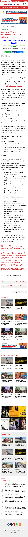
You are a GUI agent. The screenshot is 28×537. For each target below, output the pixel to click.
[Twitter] (11, 524)
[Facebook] (8, 524)
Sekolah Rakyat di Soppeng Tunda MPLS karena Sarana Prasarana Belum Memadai (7, 446)
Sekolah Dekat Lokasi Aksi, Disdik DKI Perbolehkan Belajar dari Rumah (14, 513)
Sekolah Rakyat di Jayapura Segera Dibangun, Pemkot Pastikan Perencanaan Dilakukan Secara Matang (13, 248)
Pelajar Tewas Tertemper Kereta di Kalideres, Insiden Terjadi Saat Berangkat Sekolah (13, 252)
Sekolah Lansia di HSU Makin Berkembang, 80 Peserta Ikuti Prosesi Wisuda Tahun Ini (13, 265)
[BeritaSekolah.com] (12, 4)
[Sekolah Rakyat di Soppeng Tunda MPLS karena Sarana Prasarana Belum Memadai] (7, 440)
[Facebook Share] (13, 292)
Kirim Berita (14, 532)
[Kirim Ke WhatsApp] (25, 292)
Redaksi (20, 530)
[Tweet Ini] (16, 292)
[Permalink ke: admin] (2, 56)
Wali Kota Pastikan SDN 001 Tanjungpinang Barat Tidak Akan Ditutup (15, 491)
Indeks (22, 529)
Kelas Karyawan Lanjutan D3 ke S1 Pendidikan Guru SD (14, 282)
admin (5, 55)
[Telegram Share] (22, 292)
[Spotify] (17, 524)
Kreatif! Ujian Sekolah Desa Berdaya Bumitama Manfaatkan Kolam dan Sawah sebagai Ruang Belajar (13, 257)
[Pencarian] (26, 4)
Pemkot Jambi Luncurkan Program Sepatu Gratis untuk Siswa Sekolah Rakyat (16, 496)
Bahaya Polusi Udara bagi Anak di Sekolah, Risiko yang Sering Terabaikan (20, 471)
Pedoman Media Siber (11, 530)
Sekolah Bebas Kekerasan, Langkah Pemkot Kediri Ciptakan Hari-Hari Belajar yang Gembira (13, 268)
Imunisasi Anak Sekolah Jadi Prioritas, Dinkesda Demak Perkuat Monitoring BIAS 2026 (13, 261)
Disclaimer (6, 529)
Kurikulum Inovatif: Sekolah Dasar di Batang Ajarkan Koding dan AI (14, 502)
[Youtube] (14, 524)
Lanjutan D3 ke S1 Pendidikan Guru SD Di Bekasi (12, 286)
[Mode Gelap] (23, 4)
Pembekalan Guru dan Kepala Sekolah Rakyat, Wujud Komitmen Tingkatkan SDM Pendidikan (16, 508)
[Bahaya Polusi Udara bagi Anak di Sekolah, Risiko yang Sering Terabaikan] (20, 465)
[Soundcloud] (20, 524)
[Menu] (2, 4)
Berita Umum (4, 29)
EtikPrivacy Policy (14, 529)
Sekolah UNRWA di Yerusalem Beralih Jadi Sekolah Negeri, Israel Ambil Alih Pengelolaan (20, 446)
